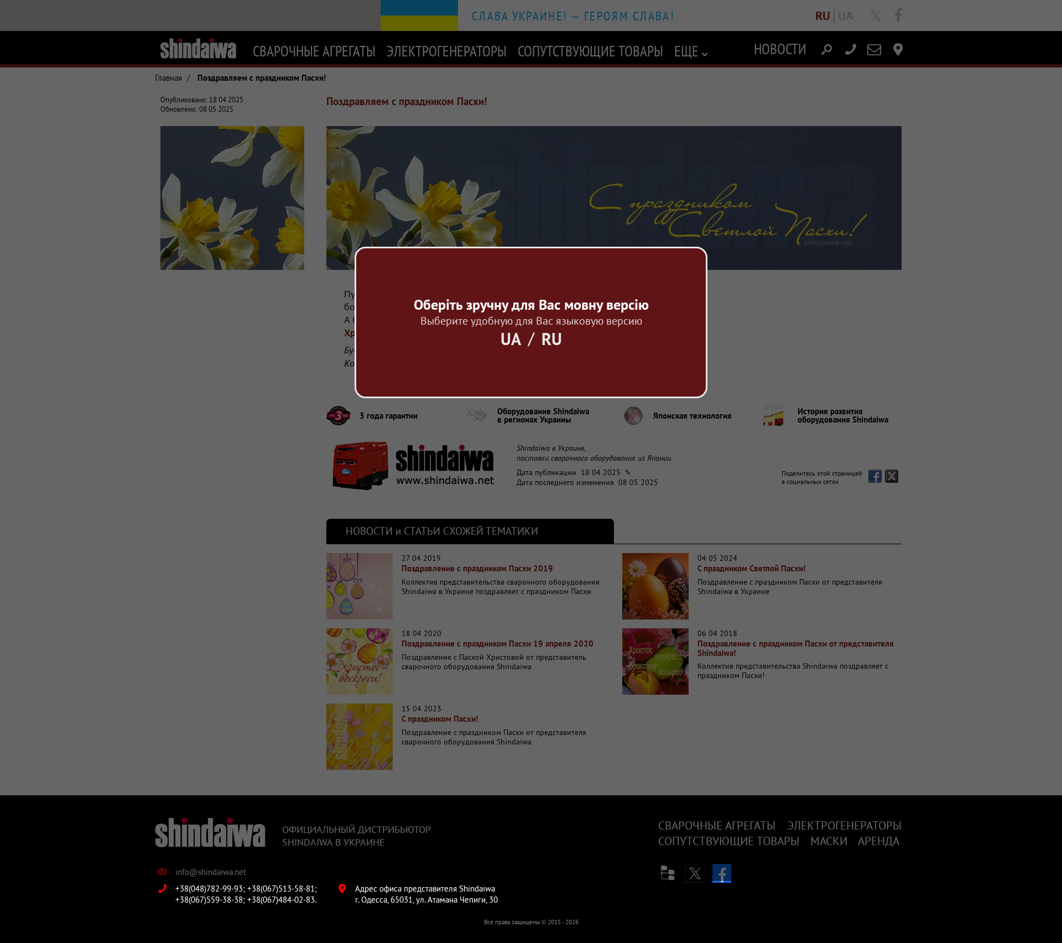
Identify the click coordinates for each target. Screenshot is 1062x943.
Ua (511, 339)
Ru (552, 339)
